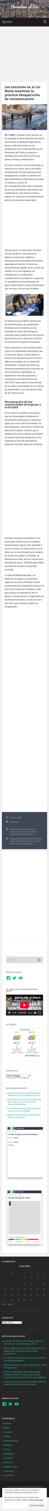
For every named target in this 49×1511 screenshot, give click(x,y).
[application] (24, 1005)
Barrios (7, 1428)
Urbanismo (8, 1462)
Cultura (7, 1449)
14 (11, 1289)
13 (5, 1289)
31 (31, 1300)
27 (5, 1300)
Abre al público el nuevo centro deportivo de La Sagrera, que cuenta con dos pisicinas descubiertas (24, 1101)
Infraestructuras (11, 1440)
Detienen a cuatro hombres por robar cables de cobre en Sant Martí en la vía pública (25, 1383)
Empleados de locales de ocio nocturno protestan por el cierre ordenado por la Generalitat (24, 831)
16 (24, 1289)
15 (18, 1289)
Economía (8, 1458)
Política (7, 1436)
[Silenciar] (35, 1012)
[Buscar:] (24, 960)
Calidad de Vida (11, 1467)
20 (5, 1294)
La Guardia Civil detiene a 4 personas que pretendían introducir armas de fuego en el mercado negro (26, 841)
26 (44, 1294)
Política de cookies (36, 1500)
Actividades (9, 1454)
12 (44, 1284)
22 (18, 1294)
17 (31, 1289)
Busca (44, 22)
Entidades (8, 1445)
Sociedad (8, 1432)
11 (37, 1284)
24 (31, 1294)
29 (18, 1300)
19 (44, 1289)
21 (11, 1294)
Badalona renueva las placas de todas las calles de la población (24, 1116)
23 (24, 1294)
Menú (9, 22)
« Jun (4, 1304)
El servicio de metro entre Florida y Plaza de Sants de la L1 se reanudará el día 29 (24, 1094)
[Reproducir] (9, 1012)
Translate (25, 1078)
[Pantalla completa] (39, 1012)
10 (31, 1284)
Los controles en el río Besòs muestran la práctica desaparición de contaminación (22, 93)
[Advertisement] (24, 52)
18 (37, 1289)
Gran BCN (14, 822)
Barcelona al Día (24, 6)
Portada (7, 1423)
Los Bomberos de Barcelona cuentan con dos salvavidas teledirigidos (24, 1109)
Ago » (10, 1304)
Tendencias (9, 1471)
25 (37, 1294)
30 (24, 1300)
